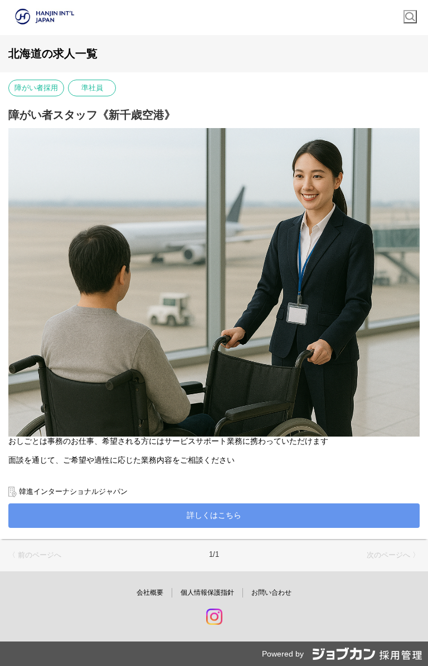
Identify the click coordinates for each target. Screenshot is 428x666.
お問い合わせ (271, 592)
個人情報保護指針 (207, 592)
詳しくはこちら (214, 515)
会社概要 (150, 592)
